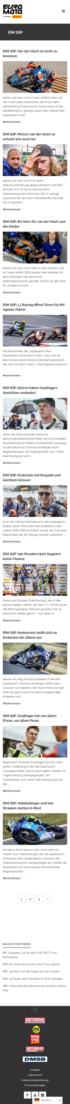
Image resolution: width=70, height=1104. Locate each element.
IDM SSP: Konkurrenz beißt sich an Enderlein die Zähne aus (30, 635)
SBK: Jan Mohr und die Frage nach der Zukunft (31, 971)
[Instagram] (42, 1095)
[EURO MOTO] (12, 11)
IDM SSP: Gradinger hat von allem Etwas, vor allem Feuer (30, 718)
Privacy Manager (35, 1085)
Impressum (35, 1075)
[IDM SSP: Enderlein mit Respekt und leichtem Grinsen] (51, 501)
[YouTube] (35, 1095)
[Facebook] (27, 1095)
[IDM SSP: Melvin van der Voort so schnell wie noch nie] (50, 160)
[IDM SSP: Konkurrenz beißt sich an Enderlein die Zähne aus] (50, 658)
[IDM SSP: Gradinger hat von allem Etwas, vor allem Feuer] (50, 742)
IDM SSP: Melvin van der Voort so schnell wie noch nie (29, 136)
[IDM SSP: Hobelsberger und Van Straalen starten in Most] (50, 829)
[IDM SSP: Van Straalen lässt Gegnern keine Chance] (50, 580)
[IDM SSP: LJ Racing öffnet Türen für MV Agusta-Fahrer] (50, 330)
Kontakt (35, 1070)
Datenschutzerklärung (35, 1080)
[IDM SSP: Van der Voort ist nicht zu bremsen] (50, 77)
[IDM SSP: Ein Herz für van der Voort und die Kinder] (50, 247)
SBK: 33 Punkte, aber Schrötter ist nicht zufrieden (32, 978)
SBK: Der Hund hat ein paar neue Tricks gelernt (31, 964)
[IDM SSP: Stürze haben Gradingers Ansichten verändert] (51, 414)
